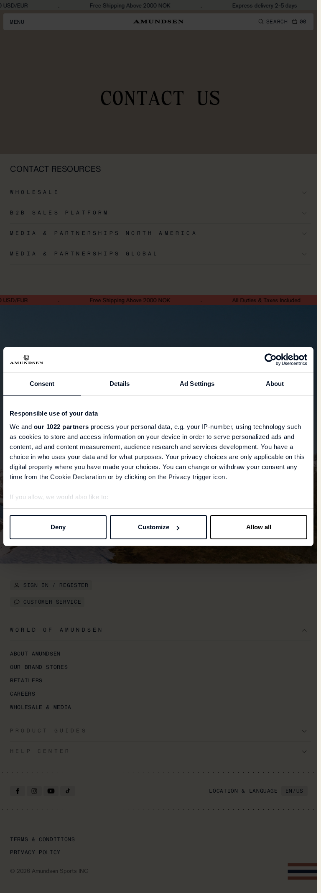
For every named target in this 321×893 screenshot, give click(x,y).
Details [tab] (120, 383)
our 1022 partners (61, 426)
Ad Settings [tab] (197, 383)
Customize (153, 527)
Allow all (258, 527)
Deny (58, 527)
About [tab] (275, 383)
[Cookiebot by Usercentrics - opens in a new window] (270, 359)
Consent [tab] (42, 383)
